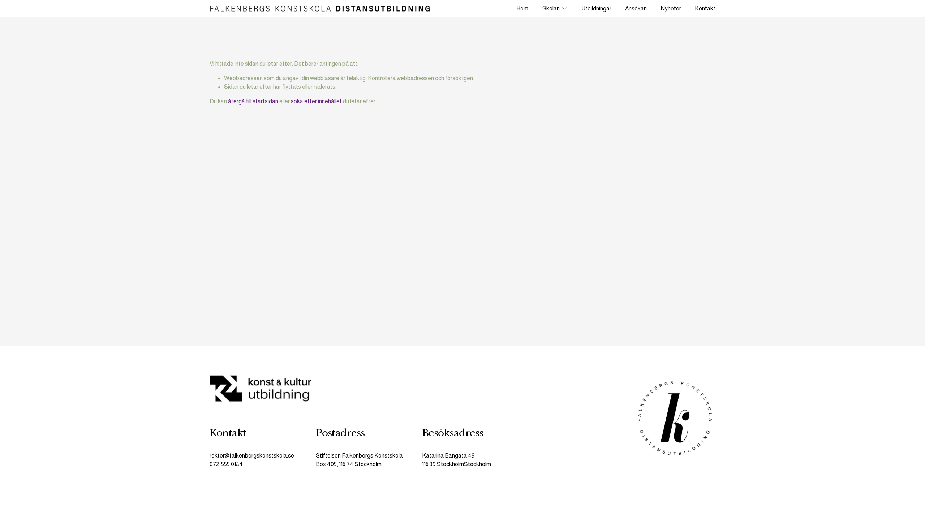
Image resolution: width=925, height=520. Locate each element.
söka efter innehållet (316, 101)
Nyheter (671, 8)
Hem (522, 8)
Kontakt (705, 8)
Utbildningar (596, 8)
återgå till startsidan (253, 101)
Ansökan (636, 8)
